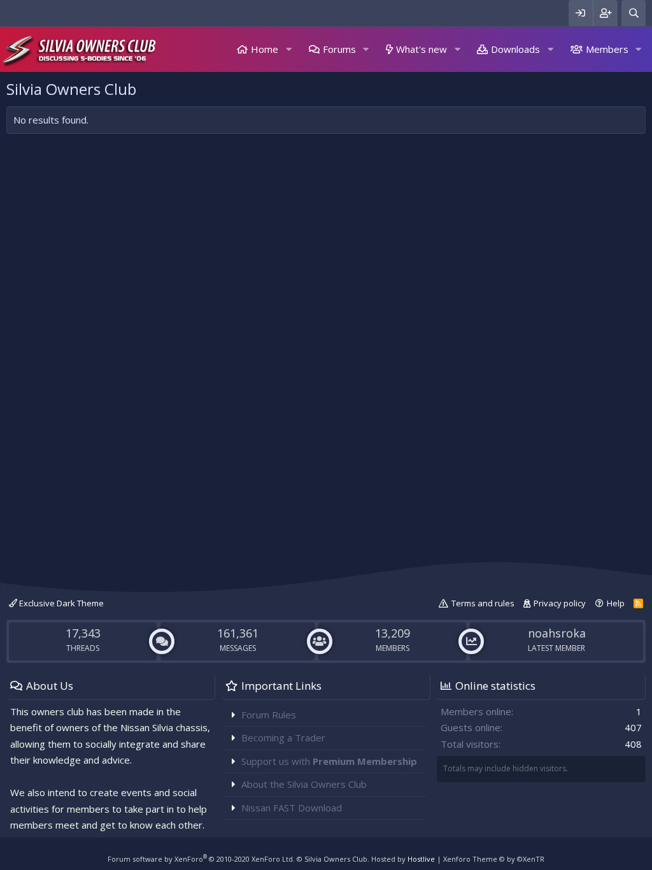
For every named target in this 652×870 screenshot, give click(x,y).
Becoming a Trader (283, 737)
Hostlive (421, 859)
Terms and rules (482, 603)
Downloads (515, 49)
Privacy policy (560, 603)
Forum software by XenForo (201, 859)
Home (264, 49)
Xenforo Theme (493, 859)
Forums (339, 49)
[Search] (633, 13)
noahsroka (557, 633)
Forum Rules (268, 714)
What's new (421, 49)
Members (607, 49)
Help (616, 603)
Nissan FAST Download (291, 807)
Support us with (329, 761)
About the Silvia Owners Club (304, 784)
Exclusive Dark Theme (60, 603)
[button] (288, 49)
